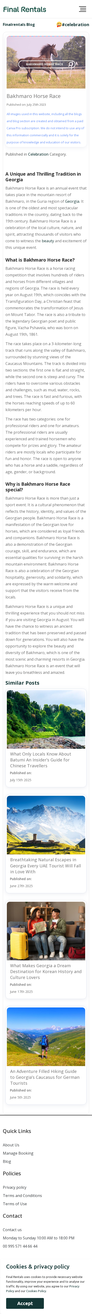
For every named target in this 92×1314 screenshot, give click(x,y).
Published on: (21, 776)
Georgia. (72, 201)
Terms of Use (15, 1203)
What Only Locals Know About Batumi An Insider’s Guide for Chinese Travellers (40, 759)
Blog (7, 1161)
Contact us (12, 1229)
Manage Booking (18, 1153)
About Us (11, 1145)
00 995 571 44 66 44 (20, 1246)
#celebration (75, 24)
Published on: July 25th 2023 (26, 104)
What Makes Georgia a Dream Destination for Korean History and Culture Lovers (46, 971)
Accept (25, 1303)
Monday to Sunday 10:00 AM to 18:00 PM (39, 1238)
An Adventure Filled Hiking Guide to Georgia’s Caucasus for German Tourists (44, 1077)
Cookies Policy (36, 1291)
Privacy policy (14, 1187)
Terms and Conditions (22, 1195)
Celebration (38, 154)
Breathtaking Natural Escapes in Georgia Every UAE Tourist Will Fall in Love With (45, 865)
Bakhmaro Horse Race (34, 95)
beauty (48, 240)
